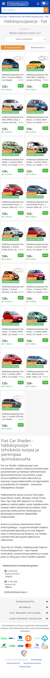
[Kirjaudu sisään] (37, 3)
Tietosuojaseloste (13, 663)
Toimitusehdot (36, 660)
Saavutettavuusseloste (32, 663)
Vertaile (20, 80)
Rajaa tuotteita (13, 47)
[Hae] (46, 10)
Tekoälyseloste (25, 666)
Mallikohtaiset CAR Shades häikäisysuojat (26, 16)
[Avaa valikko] (3, 3)
